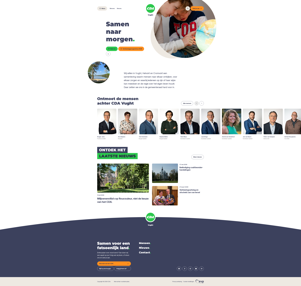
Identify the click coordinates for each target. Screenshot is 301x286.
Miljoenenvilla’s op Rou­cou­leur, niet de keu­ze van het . (123, 200)
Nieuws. (119, 8)
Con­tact (145, 252)
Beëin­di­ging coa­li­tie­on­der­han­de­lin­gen (191, 168)
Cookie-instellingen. (188, 281)
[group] (106, 124)
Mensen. (112, 8)
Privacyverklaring (177, 281)
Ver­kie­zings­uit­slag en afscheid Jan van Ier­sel (190, 191)
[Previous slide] (196, 103)
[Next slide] (201, 103)
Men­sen (145, 243)
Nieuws (144, 247)
